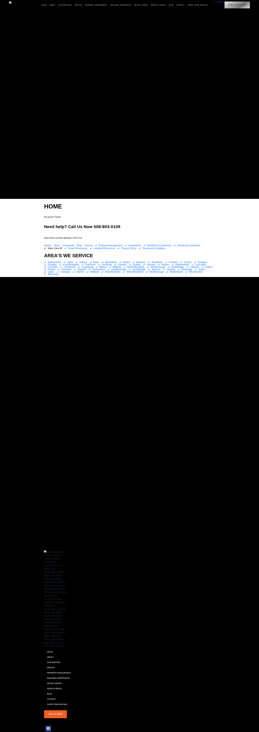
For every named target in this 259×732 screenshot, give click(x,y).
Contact (181, 5)
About (52, 5)
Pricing (78, 5)
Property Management (96, 5)
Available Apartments (120, 5)
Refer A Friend (158, 5)
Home (44, 5)
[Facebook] (48, 728)
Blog (171, 5)
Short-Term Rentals (198, 5)
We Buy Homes (141, 5)
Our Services (65, 5)
